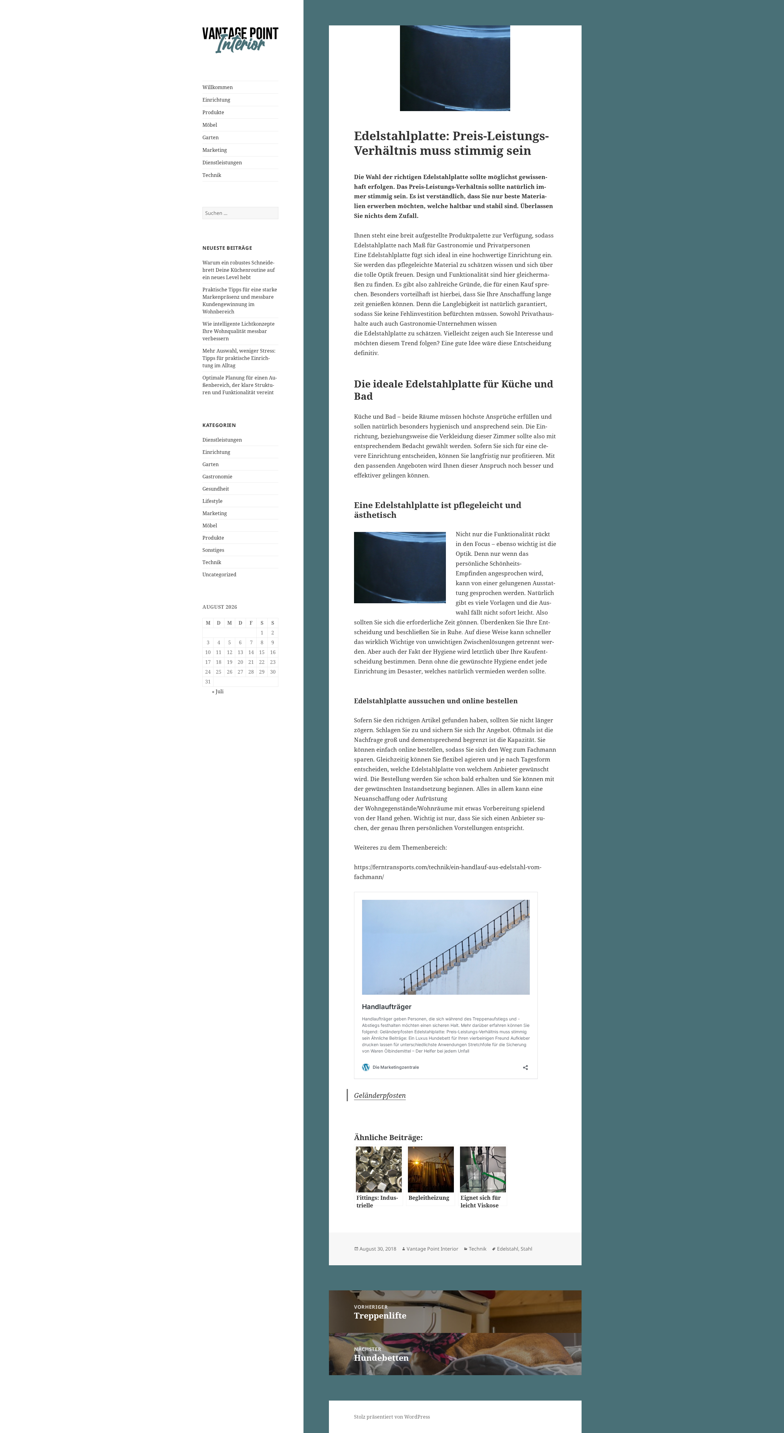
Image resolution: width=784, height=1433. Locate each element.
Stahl (526, 1248)
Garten (210, 137)
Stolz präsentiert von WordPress (392, 1416)
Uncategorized (219, 574)
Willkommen (217, 87)
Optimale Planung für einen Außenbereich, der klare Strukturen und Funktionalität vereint (239, 385)
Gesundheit (215, 488)
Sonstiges (213, 550)
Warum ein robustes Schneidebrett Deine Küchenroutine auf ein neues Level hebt (238, 270)
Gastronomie (217, 476)
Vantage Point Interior (432, 1248)
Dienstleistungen (222, 162)
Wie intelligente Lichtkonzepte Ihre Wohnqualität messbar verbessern (238, 331)
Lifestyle (212, 501)
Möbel (209, 125)
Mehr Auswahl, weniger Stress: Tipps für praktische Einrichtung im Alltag (239, 358)
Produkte (213, 112)
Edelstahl (507, 1248)
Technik (211, 175)
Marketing (214, 150)
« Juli (218, 691)
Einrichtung (216, 99)
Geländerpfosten (380, 1095)
